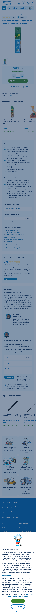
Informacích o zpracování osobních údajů (21, 595)
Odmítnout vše (18, 612)
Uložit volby (18, 606)
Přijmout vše (18, 601)
